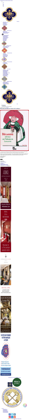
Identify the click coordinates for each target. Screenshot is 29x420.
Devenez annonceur (5, 409)
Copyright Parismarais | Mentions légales (16, 418)
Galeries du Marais (5, 73)
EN (3, 2)
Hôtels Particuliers (5, 75)
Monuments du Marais (5, 70)
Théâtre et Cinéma (5, 56)
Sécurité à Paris (5, 23)
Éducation (4, 69)
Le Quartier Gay (5, 62)
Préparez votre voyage (5, 22)
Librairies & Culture (5, 37)
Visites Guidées (5, 25)
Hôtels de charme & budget (6, 32)
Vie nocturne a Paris (5, 55)
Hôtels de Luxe (5, 31)
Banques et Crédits (5, 82)
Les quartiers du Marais (5, 47)
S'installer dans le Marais (6, 83)
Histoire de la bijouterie (5, 74)
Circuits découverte (5, 24)
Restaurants (4, 53)
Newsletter (8, 89)
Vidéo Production (5, 410)
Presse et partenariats (5, 411)
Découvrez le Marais (8, 45)
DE (3, 4)
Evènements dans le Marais (6, 46)
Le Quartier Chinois (5, 63)
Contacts (3, 408)
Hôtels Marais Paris (9, 30)
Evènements (7, 107)
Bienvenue (18, 21)
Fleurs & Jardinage (5, 38)
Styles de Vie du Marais (9, 61)
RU (3, 6)
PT (3, 5)
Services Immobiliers (9, 81)
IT (3, 3)
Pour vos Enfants (5, 39)
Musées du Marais (5, 71)
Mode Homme (4, 40)
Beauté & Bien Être (5, 36)
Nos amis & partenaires (5, 412)
